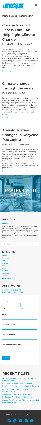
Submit (6, 358)
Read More (6, 71)
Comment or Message (11, 344)
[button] (9, 421)
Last (21, 308)
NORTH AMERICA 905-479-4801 (13, 290)
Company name (9, 324)
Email (4, 314)
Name (5, 302)
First (3, 308)
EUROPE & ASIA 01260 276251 (12, 292)
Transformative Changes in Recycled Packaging (20, 135)
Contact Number (9, 334)
